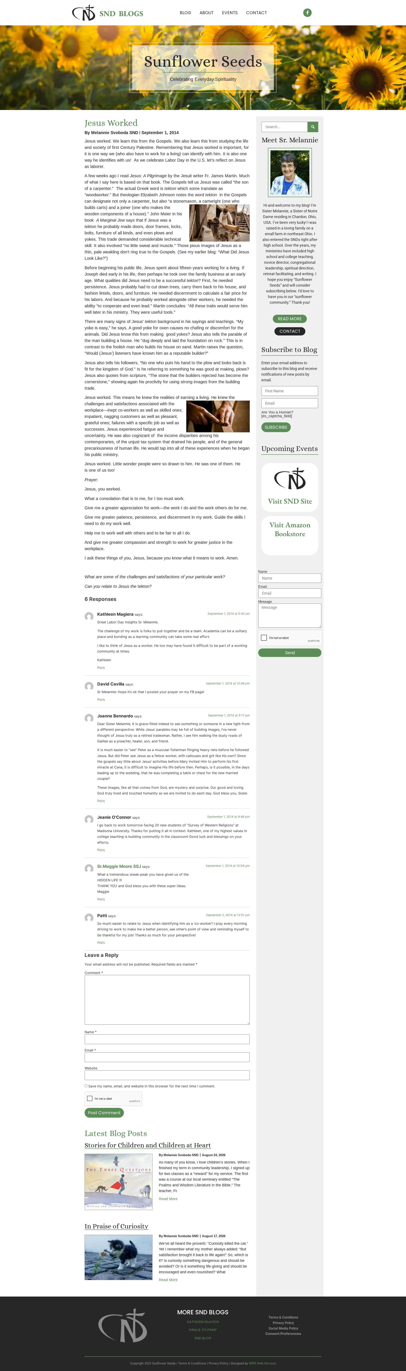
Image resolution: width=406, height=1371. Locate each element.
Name (91, 1032)
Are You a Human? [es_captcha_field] (277, 414)
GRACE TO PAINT (203, 1329)
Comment (94, 972)
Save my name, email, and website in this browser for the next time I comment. (151, 1086)
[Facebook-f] (307, 12)
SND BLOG (203, 1338)
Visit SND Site (290, 501)
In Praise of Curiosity (116, 1226)
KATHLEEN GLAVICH (203, 1321)
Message (265, 601)
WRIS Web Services (262, 1363)
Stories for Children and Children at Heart (148, 1145)
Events (230, 13)
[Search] (313, 127)
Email (90, 1050)
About (207, 13)
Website (91, 1068)
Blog (185, 13)
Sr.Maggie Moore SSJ (119, 866)
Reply (101, 667)
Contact (256, 13)
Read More (168, 1199)
